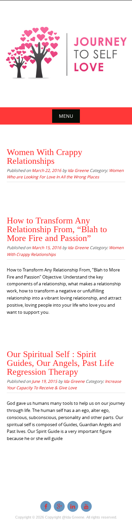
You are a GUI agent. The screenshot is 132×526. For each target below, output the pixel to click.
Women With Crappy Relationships (44, 156)
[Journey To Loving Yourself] (66, 52)
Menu (66, 116)
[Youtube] (86, 506)
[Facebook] (45, 506)
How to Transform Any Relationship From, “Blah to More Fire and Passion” (57, 229)
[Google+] (59, 506)
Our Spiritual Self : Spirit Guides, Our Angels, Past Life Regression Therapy (60, 363)
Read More (23, 192)
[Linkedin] (72, 506)
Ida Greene (78, 170)
